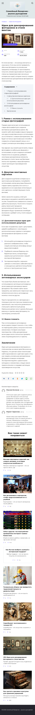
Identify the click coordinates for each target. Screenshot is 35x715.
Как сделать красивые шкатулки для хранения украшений (16, 692)
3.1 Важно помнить (16, 108)
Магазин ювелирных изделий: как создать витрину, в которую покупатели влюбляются (16, 461)
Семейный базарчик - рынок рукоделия (17, 12)
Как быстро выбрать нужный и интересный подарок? (17, 551)
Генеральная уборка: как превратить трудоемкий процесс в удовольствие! (17, 589)
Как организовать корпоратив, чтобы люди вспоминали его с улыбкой (15, 497)
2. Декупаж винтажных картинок (18, 96)
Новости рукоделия (10, 44)
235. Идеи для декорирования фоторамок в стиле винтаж (15, 658)
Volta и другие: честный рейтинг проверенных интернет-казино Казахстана (15, 533)
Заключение (11, 111)
